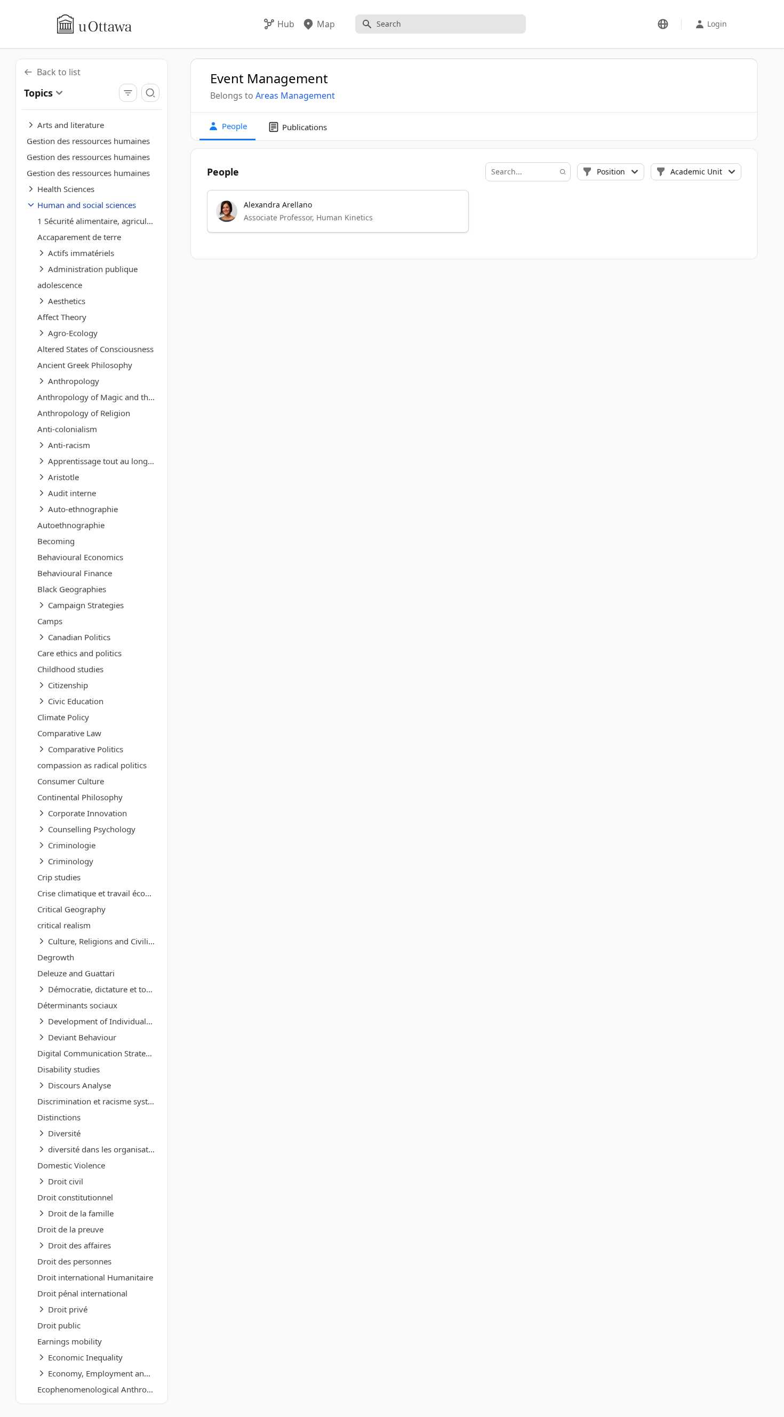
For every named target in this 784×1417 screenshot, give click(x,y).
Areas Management (295, 95)
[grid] (474, 216)
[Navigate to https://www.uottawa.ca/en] (94, 24)
